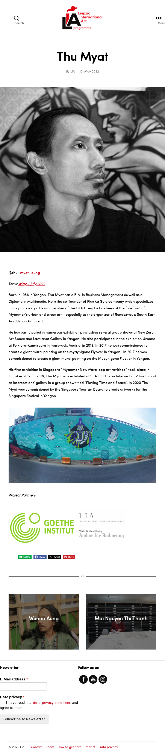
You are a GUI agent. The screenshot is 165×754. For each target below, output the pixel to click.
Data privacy (12, 697)
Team (50, 747)
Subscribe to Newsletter (24, 719)
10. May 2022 (89, 71)
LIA (72, 71)
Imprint (90, 747)
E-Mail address (14, 679)
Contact (36, 747)
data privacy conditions (52, 702)
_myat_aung (29, 272)
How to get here (69, 747)
